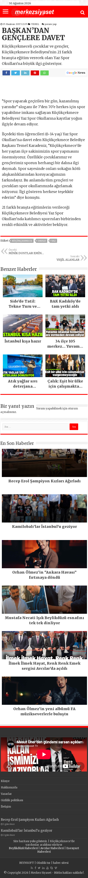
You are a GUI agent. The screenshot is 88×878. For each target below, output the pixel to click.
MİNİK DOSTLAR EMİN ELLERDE (25, 251)
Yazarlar (6, 794)
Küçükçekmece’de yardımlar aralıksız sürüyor (50, 842)
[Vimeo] (56, 867)
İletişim (6, 806)
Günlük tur (43, 863)
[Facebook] (35, 867)
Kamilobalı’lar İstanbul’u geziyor (26, 830)
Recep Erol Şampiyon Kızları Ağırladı (30, 820)
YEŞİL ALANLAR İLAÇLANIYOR (67, 258)
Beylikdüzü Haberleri (23, 848)
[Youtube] (47, 867)
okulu (42, 240)
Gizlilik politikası (12, 800)
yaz (53, 240)
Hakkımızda (9, 787)
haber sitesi (61, 863)
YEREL (35, 24)
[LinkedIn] (43, 867)
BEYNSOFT (26, 863)
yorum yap (51, 24)
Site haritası (21, 841)
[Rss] (31, 867)
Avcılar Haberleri (52, 848)
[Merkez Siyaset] (32, 12)
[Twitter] (39, 867)
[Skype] (51, 867)
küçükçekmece (22, 240)
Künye (5, 781)
